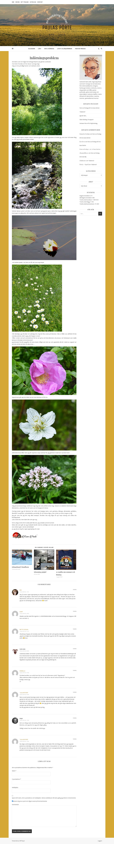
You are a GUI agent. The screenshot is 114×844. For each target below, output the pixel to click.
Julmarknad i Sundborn (20, 567)
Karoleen (82, 141)
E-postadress (16, 779)
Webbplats (15, 787)
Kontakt (40, 2)
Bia (21, 590)
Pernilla (22, 671)
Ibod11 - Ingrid (84, 164)
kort (21, 611)
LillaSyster (83, 160)
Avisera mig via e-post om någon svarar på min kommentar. (30, 801)
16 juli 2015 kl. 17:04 (24, 720)
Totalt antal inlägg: (85, 202)
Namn (14, 771)
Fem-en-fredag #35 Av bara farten (89, 108)
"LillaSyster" (24, 692)
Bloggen (31, 48)
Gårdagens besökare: (86, 198)
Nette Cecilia (24, 629)
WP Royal (22, 841)
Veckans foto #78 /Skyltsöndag (88, 123)
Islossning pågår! (40, 572)
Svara (74, 589)
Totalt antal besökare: (86, 200)
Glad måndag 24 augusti (86, 119)
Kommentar (15, 804)
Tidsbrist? (82, 112)
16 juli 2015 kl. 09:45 (24, 694)
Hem (13, 2)
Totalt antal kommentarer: (87, 204)
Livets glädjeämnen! (64, 48)
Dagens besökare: (85, 196)
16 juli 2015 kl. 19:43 (24, 741)
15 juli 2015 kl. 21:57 (24, 631)
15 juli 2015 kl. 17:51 (24, 591)
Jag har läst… (83, 115)
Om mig (17, 2)
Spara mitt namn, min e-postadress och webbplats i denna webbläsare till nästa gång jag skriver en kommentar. (44, 798)
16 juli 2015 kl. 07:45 (24, 672)
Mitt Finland (25, 2)
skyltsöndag (49, 48)
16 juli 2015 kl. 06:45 (24, 651)
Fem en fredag (80, 48)
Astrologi (33, 2)
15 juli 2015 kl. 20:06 (24, 613)
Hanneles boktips (85, 134)
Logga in (100, 841)
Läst (39, 48)
